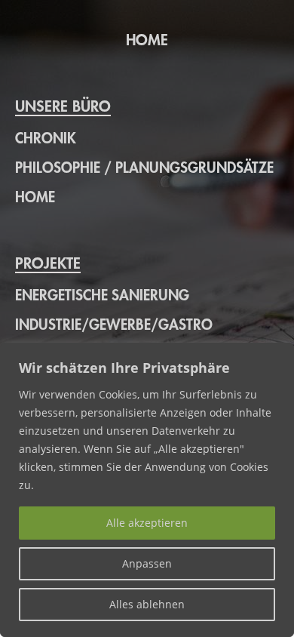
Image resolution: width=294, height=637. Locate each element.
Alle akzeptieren (147, 522)
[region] (147, 490)
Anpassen (147, 563)
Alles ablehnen (147, 604)
